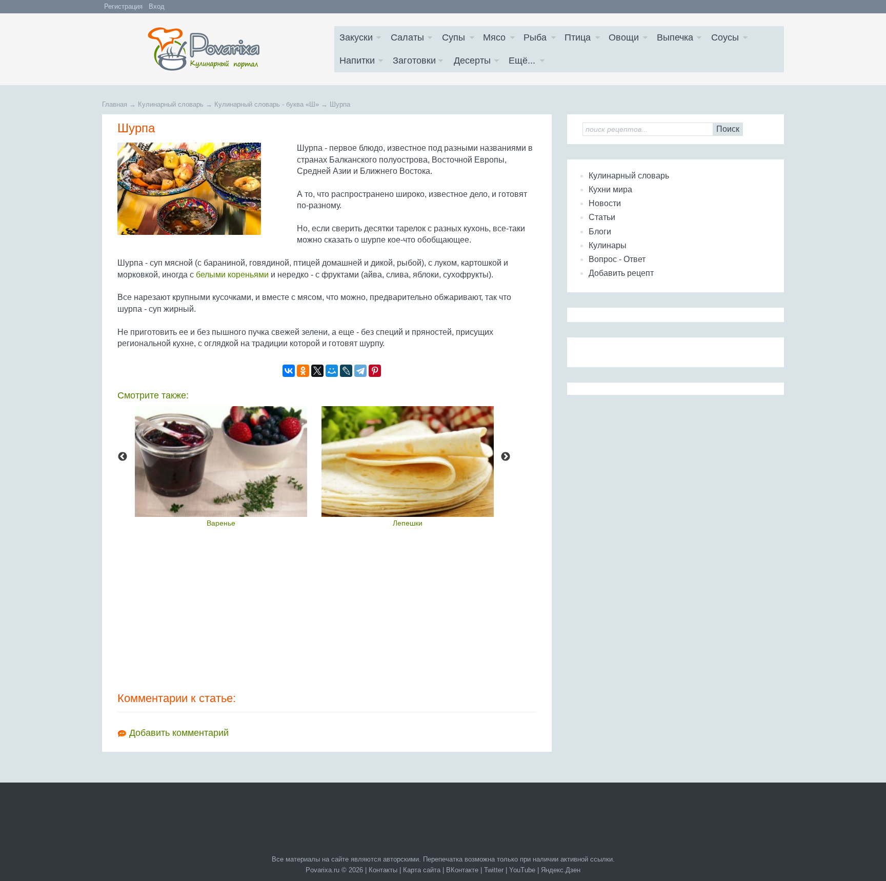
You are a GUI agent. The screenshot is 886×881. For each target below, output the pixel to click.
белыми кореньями (232, 274)
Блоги (600, 231)
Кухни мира (610, 189)
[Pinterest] (375, 371)
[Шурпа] (204, 189)
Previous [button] (122, 457)
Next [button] (505, 457)
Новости (605, 203)
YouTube (522, 870)
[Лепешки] (407, 461)
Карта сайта (421, 870)
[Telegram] (360, 371)
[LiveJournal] (346, 371)
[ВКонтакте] (289, 371)
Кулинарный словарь (629, 175)
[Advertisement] (327, 608)
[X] (317, 371)
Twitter (494, 870)
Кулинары (608, 245)
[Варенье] (221, 461)
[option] (221, 466)
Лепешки (407, 523)
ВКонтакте (462, 870)
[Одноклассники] (303, 371)
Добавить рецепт (621, 273)
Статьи (602, 217)
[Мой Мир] (332, 371)
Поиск (727, 129)
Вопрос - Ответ (617, 259)
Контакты (383, 870)
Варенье (221, 523)
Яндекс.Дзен (560, 870)
